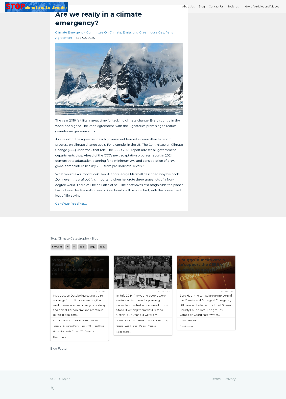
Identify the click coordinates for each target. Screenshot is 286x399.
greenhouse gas (151, 32)
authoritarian (123, 320)
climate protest (154, 320)
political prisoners (147, 326)
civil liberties (138, 320)
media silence (72, 331)
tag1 (82, 246)
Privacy (230, 379)
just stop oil (131, 326)
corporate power (71, 326)
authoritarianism (61, 320)
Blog (202, 6)
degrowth (87, 326)
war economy (87, 331)
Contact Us (216, 6)
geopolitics (58, 331)
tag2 (92, 246)
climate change (80, 320)
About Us (188, 6)
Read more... (60, 337)
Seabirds (233, 6)
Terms (216, 379)
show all (57, 246)
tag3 (103, 246)
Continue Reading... (71, 204)
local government (189, 320)
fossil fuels (99, 326)
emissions (130, 32)
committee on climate (103, 32)
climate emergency (70, 32)
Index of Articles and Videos (261, 6)
